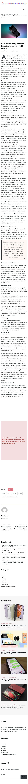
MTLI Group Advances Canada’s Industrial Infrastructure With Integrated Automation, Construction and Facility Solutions (13, 558)
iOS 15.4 (19, 493)
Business (4, 575)
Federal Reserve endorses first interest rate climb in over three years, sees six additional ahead (20, 527)
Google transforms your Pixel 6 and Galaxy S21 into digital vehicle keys (13, 653)
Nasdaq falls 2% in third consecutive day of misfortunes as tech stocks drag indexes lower (7, 527)
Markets (4, 582)
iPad (3, 496)
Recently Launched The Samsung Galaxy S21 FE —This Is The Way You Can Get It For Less (13, 626)
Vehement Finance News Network (9, 586)
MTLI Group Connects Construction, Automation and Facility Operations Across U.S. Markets (13, 553)
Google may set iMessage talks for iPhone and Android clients (13, 680)
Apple (9, 493)
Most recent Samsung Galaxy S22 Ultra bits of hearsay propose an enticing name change (13, 707)
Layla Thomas (4, 50)
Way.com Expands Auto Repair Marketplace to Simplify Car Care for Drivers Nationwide (14, 546)
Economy (4, 577)
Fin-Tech (3, 41)
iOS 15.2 (14, 493)
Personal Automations (12, 496)
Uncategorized (5, 584)
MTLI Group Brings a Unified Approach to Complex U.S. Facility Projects (13, 549)
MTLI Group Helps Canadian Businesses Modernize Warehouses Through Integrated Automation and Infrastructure (12, 563)
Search (3, 774)
